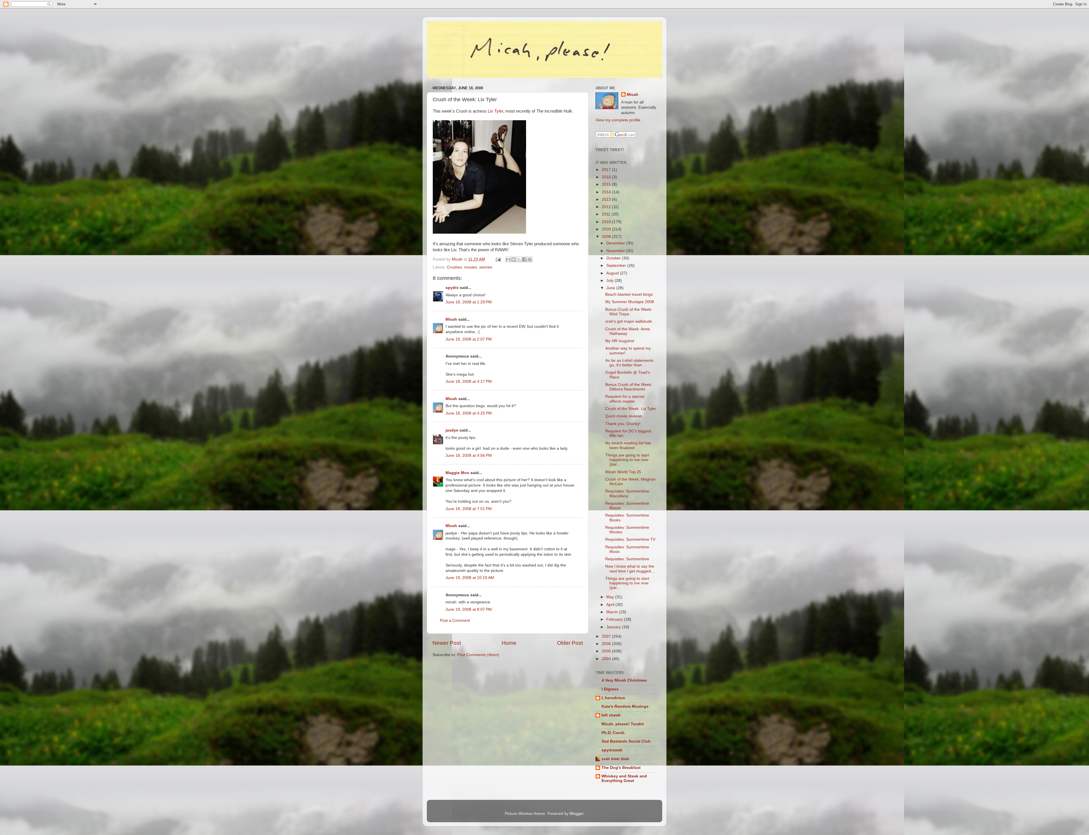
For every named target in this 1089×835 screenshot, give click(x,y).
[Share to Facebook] (524, 259)
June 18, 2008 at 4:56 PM (469, 455)
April (610, 605)
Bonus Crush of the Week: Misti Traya (628, 311)
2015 (607, 184)
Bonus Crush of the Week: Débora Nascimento (628, 386)
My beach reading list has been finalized (628, 445)
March (612, 612)
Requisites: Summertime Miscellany (627, 493)
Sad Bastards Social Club (626, 741)
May (610, 597)
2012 (607, 207)
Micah (451, 319)
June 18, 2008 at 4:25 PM (469, 413)
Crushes (454, 267)
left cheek (611, 715)
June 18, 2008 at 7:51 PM (469, 509)
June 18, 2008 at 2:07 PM (469, 339)
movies (470, 267)
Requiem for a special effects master (624, 398)
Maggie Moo (457, 473)
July (610, 280)
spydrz (452, 288)
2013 (607, 199)
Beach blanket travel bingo (629, 294)
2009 (607, 229)
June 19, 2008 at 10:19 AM (470, 578)
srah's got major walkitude (628, 321)
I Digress (610, 689)
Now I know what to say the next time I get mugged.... (630, 568)
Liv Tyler (495, 111)
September (616, 265)
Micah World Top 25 (623, 472)
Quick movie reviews (623, 416)
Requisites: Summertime (627, 559)
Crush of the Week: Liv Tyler (630, 409)
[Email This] (508, 259)
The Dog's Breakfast (621, 768)
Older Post (570, 643)
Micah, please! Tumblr (623, 724)
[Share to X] (519, 259)
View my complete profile (618, 120)
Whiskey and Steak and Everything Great (624, 778)
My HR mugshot (619, 341)
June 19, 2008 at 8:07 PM (469, 609)
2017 (607, 170)
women (485, 267)
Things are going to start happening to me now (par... (627, 459)
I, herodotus (613, 698)
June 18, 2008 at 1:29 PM (469, 302)
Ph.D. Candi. (613, 733)
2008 (607, 236)
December (616, 243)
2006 (607, 644)
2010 (607, 222)
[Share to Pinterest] (530, 259)
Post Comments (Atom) (478, 655)
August (613, 273)
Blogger (576, 813)
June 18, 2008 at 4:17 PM (469, 381)
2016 (607, 177)
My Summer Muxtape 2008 (629, 302)
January (614, 627)
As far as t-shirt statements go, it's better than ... (629, 362)
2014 (607, 192)
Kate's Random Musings (625, 706)
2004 (607, 659)
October (614, 258)
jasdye (452, 430)
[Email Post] (498, 259)
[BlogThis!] (513, 259)
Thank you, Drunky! (622, 424)
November (616, 251)
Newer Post (446, 643)
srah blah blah (615, 759)
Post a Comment (455, 620)
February (615, 619)
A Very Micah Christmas (624, 680)
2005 (607, 651)
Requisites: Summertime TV (630, 539)
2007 (607, 636)
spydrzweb (612, 750)
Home (509, 643)
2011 (606, 214)
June (611, 288)
